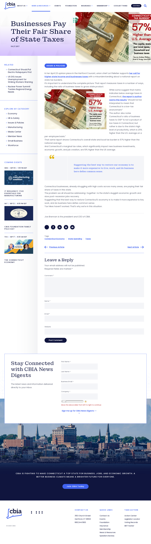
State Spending (75, 239)
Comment (49, 275)
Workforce (13, 145)
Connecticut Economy (55, 239)
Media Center (14, 131)
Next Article (133, 247)
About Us (21, 6)
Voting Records (131, 522)
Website (48, 327)
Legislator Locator (132, 519)
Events (58, 6)
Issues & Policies (16, 122)
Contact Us (104, 515)
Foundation (71, 6)
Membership (102, 6)
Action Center (130, 515)
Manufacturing (15, 127)
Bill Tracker (129, 526)
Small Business (15, 141)
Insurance (86, 6)
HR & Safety (13, 118)
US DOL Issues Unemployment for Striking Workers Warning (20, 79)
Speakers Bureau (107, 535)
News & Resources (40, 6)
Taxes (88, 239)
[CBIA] (9, 5)
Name (47, 301)
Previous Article (56, 247)
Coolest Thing (120, 6)
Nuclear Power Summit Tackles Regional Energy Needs (20, 89)
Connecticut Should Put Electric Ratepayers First (20, 71)
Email (47, 314)
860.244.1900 (80, 522)
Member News (15, 136)
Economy (12, 113)
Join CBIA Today (75, 486)
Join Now (136, 6)
